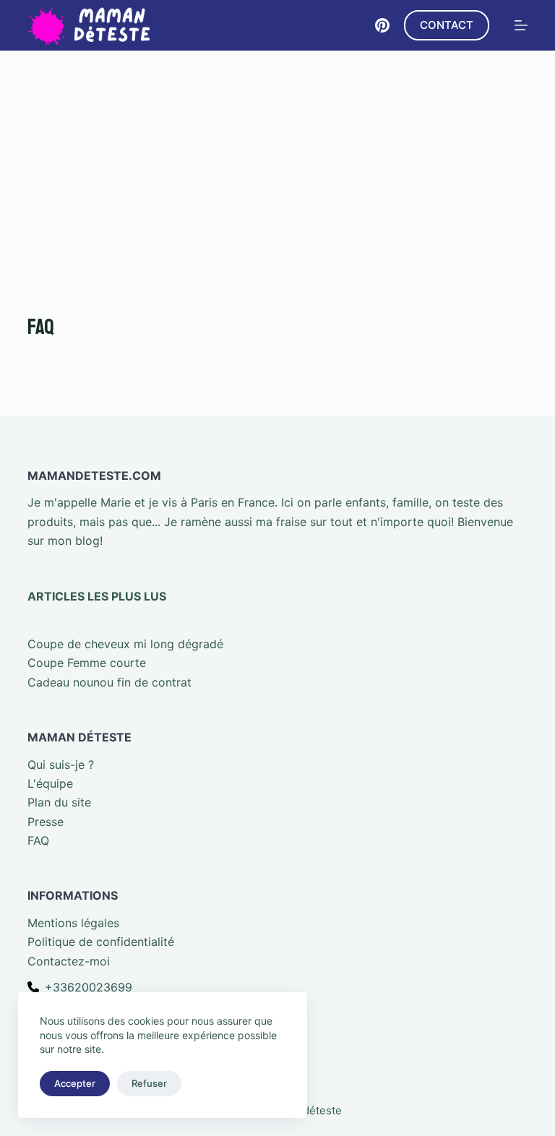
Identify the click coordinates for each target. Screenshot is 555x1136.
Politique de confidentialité (100, 941)
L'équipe (50, 783)
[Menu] (521, 25)
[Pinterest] (382, 25)
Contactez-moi (68, 961)
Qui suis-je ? (60, 764)
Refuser (149, 1083)
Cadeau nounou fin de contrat (109, 682)
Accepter (74, 1083)
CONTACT (446, 25)
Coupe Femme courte (86, 662)
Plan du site (59, 802)
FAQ (38, 840)
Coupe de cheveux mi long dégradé (125, 644)
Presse (45, 821)
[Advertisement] (277, 159)
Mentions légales (73, 923)
